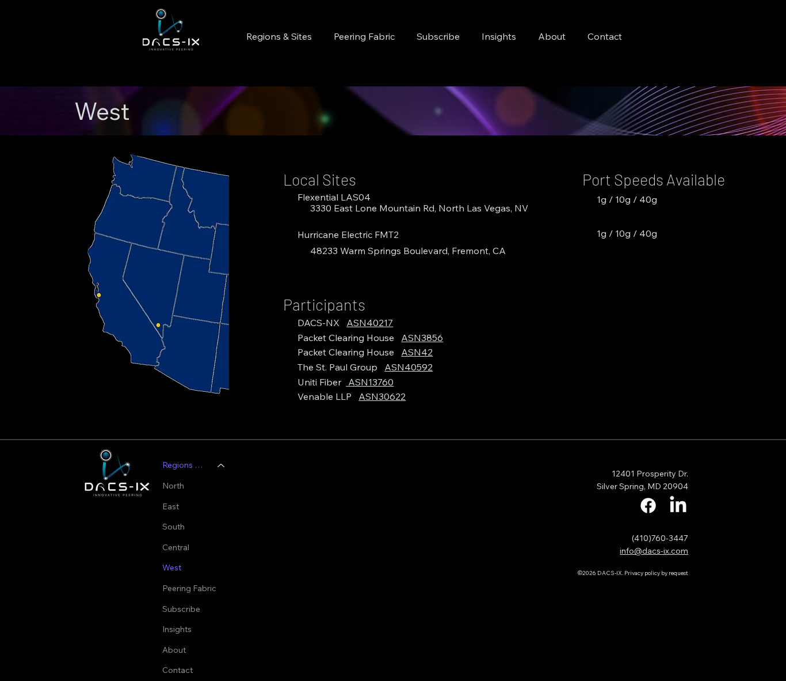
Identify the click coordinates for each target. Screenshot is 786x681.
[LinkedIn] (678, 505)
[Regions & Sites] (221, 465)
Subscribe (181, 609)
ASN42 (417, 352)
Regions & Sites (184, 465)
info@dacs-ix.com (654, 551)
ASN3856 (422, 337)
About (174, 650)
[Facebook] (648, 505)
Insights (177, 629)
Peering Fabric (189, 588)
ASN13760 (370, 382)
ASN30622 (382, 396)
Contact (177, 670)
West (171, 567)
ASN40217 (369, 322)
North (173, 486)
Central (175, 547)
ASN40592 (408, 367)
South (173, 526)
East (170, 506)
